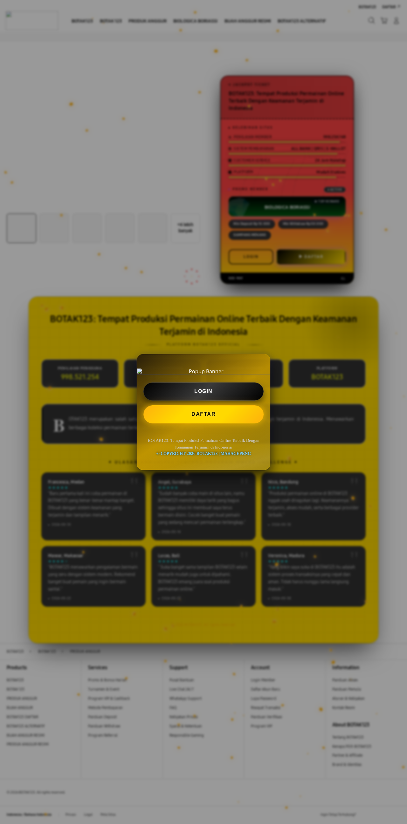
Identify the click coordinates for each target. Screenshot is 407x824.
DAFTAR (203, 414)
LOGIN (203, 391)
